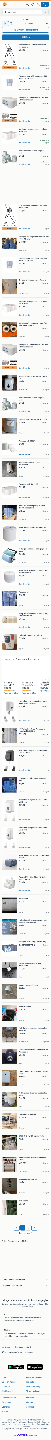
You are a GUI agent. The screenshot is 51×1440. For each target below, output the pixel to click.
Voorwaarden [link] (7, 1386)
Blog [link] (4, 1377)
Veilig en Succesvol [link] (10, 1382)
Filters (27, 37)
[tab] (5, 23)
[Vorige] (17, 1228)
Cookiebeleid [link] (7, 1391)
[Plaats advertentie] (45, 4)
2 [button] (28, 1228)
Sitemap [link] (5, 1411)
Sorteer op (27, 19)
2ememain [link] (30, 1407)
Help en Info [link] (31, 1382)
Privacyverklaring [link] (33, 1386)
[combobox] (22, 12)
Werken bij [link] (30, 1398)
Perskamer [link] (6, 1402)
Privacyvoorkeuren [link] (33, 1391)
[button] (33, 4)
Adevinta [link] (29, 1402)
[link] (5, 4)
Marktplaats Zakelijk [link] (34, 1377)
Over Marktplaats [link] (9, 1398)
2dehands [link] (6, 1407)
